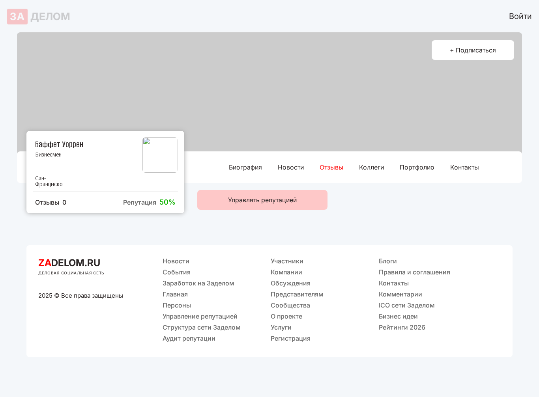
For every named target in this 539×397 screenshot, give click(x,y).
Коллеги (371, 167)
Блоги (388, 261)
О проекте (286, 316)
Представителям (297, 294)
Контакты (464, 167)
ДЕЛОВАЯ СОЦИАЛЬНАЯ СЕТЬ (71, 272)
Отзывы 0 (50, 202)
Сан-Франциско (47, 181)
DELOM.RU (69, 262)
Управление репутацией (200, 316)
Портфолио (417, 167)
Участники (287, 261)
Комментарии (400, 294)
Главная (175, 294)
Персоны (177, 305)
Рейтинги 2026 (402, 327)
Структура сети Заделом (201, 327)
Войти (520, 16)
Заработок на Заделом (198, 283)
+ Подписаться (473, 50)
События (177, 272)
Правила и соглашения (414, 272)
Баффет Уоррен (59, 143)
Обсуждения (291, 283)
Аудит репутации (189, 338)
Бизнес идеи (398, 316)
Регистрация (291, 338)
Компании (286, 272)
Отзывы (331, 167)
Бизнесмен (48, 154)
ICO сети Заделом (406, 305)
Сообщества (290, 305)
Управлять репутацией (262, 200)
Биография (245, 167)
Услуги (281, 327)
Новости (291, 167)
